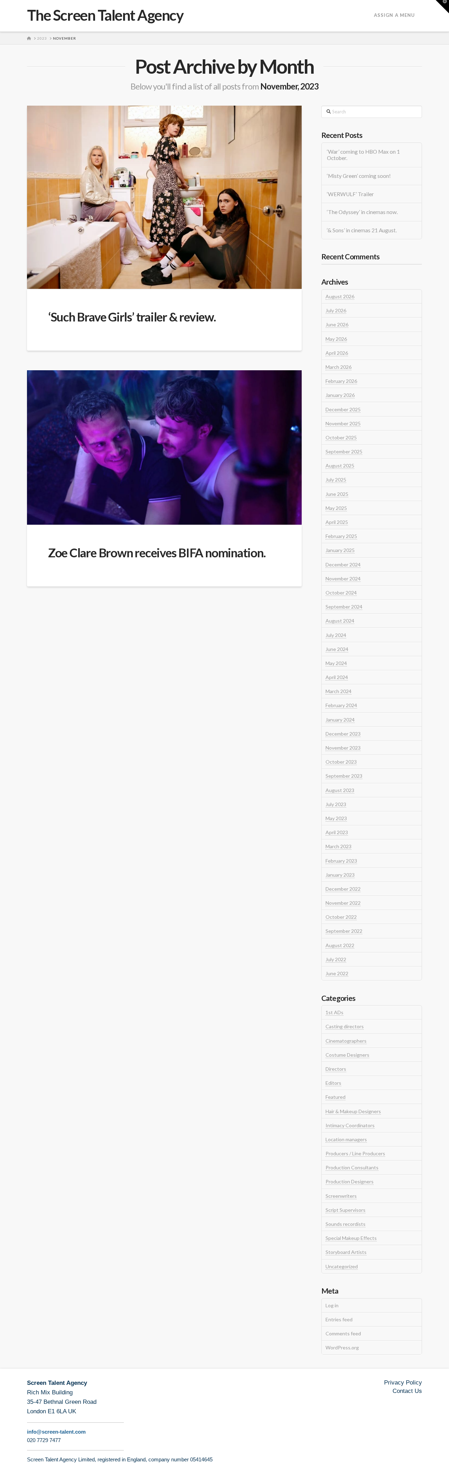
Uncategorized (342, 1266)
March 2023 (338, 846)
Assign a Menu (394, 15)
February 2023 (341, 861)
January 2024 (340, 720)
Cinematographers (346, 1041)
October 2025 (341, 437)
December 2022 (343, 889)
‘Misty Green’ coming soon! (359, 176)
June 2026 (337, 324)
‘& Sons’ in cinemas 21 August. (362, 230)
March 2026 (338, 367)
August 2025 (340, 466)
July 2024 (336, 635)
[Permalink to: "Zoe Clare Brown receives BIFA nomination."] (164, 447)
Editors (333, 1083)
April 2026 (337, 353)
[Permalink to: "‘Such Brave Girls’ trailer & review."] (164, 197)
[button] (442, 6)
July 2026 (336, 310)
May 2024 (336, 663)
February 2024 (341, 705)
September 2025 (344, 451)
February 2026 (341, 381)
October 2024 (341, 593)
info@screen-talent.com (56, 1432)
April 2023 (337, 832)
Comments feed (343, 1333)
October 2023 (341, 762)
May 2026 (336, 339)
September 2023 (344, 776)
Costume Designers (347, 1055)
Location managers (346, 1139)
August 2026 (340, 296)
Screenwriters (341, 1196)
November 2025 (343, 423)
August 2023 (340, 790)
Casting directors (345, 1026)
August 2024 (340, 621)
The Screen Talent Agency (105, 15)
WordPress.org (342, 1347)
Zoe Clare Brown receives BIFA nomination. (157, 552)
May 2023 (336, 818)
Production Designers (350, 1181)
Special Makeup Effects (351, 1238)
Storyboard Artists (346, 1252)
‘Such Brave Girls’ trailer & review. (132, 316)
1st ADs (334, 1012)
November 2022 (343, 903)
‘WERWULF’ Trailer (350, 194)
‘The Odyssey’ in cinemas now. (362, 212)
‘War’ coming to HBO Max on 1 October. (363, 154)
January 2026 (340, 395)
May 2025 (336, 508)
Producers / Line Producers (355, 1153)
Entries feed (339, 1319)
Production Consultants (352, 1167)
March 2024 (338, 691)
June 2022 (337, 973)
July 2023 (336, 804)
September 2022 (344, 931)
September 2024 (344, 607)
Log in (332, 1305)
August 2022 (340, 945)
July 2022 (336, 959)
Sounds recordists (346, 1224)
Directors (336, 1069)
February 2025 (341, 536)
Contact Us (407, 1391)
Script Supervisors (346, 1210)
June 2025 (337, 494)
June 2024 (337, 649)
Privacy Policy (403, 1382)
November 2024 (343, 579)
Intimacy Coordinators (350, 1125)
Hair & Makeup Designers (353, 1111)
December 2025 (343, 409)
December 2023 (343, 734)
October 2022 (341, 917)
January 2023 (340, 875)
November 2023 (343, 748)
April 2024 (337, 677)
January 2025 (340, 550)
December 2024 (343, 564)
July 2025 (336, 480)
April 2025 (337, 522)
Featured (336, 1097)
